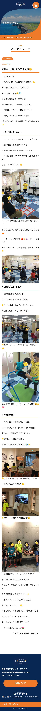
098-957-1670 (13, 675)
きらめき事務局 (7, 59)
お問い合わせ (20, 683)
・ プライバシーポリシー (11, 704)
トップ (3, 37)
